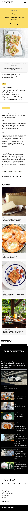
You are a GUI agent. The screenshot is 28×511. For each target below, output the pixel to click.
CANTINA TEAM (14, 22)
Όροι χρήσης (5, 491)
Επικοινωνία (5, 495)
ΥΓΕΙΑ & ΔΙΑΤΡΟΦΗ (7, 329)
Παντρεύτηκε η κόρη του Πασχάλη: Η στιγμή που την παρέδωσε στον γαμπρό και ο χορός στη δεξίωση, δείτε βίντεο (20, 455)
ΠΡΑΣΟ (20, 171)
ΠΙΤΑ (15, 171)
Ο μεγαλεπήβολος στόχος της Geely (9, 389)
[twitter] (17, 24)
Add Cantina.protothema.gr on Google (13, 68)
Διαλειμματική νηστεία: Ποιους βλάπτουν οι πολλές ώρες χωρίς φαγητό (20, 396)
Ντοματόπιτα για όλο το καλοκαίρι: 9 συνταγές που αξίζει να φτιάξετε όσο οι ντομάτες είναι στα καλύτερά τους (13, 294)
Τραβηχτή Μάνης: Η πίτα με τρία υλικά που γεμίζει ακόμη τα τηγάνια (13, 256)
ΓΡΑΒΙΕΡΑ (4, 171)
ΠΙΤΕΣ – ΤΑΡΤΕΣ (14, 10)
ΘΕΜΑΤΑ (4, 217)
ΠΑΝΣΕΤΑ (10, 171)
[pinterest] (14, 24)
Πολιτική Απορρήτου (7, 493)
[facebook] (10, 24)
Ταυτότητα (4, 497)
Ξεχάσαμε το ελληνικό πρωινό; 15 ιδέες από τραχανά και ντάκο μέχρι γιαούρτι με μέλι (13, 332)
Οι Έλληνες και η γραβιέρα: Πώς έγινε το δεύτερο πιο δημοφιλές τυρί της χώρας (12, 219)
